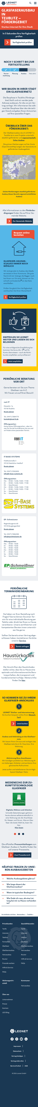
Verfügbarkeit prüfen (17, 297)
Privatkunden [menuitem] (7, 924)
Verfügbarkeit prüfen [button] (22, 42)
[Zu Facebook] (12, 1039)
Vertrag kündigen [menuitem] (17, 1056)
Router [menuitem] (4, 959)
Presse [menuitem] (4, 1004)
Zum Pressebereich (22, 855)
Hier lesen (19, 827)
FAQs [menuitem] (4, 972)
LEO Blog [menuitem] (5, 1012)
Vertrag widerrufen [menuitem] (17, 1061)
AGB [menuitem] (26, 1066)
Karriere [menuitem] (5, 1008)
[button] (15, 834)
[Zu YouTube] (21, 1039)
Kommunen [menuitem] (25, 980)
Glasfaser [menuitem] (5, 946)
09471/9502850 (13, 471)
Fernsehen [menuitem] (6, 942)
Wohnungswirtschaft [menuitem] (8, 981)
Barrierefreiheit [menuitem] (15, 1066)
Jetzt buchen (22, 723)
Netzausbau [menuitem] (6, 954)
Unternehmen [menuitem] (7, 999)
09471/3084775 (13, 416)
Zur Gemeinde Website (22, 221)
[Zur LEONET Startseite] (9, 3)
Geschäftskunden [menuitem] (27, 924)
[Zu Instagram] (16, 1039)
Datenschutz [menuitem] (17, 1051)
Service (22, 640)
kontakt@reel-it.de (11, 419)
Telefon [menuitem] (5, 937)
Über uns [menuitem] (5, 994)
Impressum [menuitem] (17, 1046)
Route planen (9, 412)
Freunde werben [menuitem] (8, 963)
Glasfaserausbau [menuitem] (8, 950)
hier (23, 680)
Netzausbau (21, 914)
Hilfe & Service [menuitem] (7, 967)
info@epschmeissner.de (13, 536)
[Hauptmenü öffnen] (35, 3)
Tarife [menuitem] (4, 929)
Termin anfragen (22, 646)
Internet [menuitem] (5, 933)
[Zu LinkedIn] (26, 1039)
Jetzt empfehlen (15, 361)
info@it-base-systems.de (13, 474)
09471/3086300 (13, 534)
